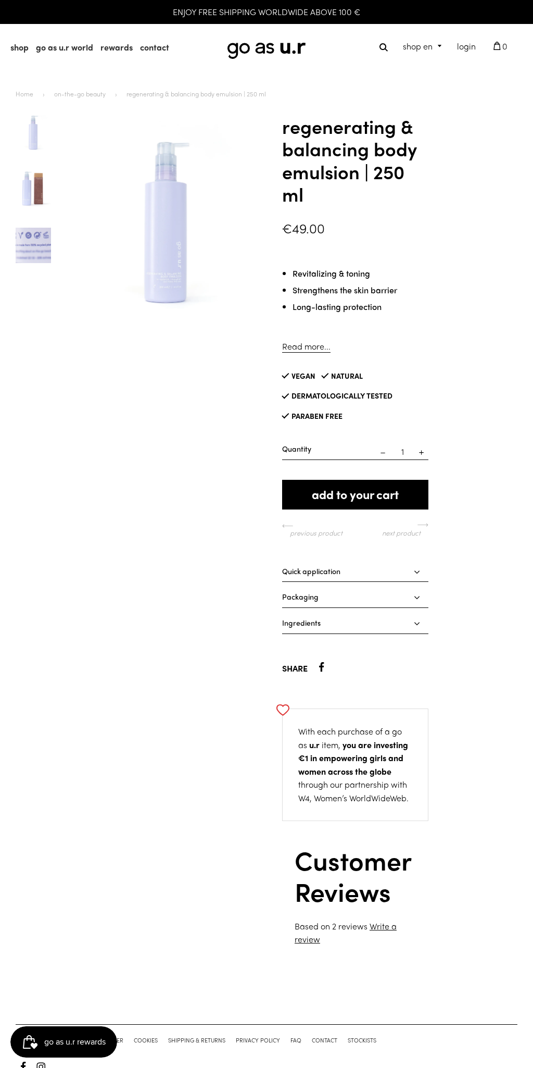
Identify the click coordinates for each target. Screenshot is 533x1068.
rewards (116, 47)
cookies (146, 1040)
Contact (324, 1040)
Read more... (306, 346)
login (466, 46)
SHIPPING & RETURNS (196, 1040)
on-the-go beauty (80, 93)
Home (24, 93)
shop (19, 47)
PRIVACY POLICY (258, 1040)
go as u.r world (64, 47)
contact (154, 47)
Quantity (296, 448)
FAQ (295, 1040)
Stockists (362, 1040)
